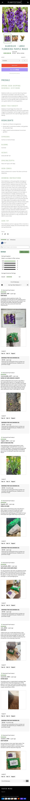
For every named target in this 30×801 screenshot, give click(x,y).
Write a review (20, 53)
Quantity (23, 57)
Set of (2, 57)
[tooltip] (4, 243)
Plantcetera (7, 796)
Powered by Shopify (14, 796)
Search (3, 791)
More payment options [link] (14, 73)
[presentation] (13, 318)
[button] (27, 781)
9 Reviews (13, 240)
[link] (10, 53)
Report (13, 353)
